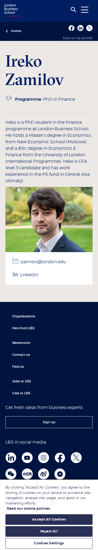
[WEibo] (43, 473)
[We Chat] (10, 473)
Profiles (16, 31)
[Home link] (11, 10)
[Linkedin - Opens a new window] (80, 28)
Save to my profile (78, 38)
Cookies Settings (49, 543)
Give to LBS (21, 393)
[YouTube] (27, 457)
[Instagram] (43, 457)
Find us (18, 366)
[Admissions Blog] (59, 473)
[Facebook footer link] (59, 457)
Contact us (21, 354)
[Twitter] (76, 457)
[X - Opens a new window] (89, 28)
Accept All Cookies (49, 519)
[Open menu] (84, 9)
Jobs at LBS (21, 381)
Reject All (48, 531)
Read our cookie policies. (29, 508)
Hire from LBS (23, 328)
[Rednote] (27, 473)
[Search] (73, 9)
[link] (49, 422)
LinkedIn (29, 275)
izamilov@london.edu (43, 262)
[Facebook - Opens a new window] (71, 28)
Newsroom (21, 342)
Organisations (23, 316)
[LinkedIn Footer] (10, 457)
